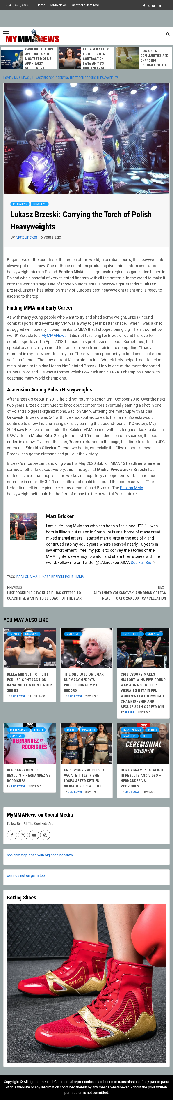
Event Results (132, 634)
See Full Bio (141, 562)
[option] (29, 61)
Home (41, 5)
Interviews (20, 204)
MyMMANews (54, 335)
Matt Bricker (27, 237)
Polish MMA (74, 577)
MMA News (58, 5)
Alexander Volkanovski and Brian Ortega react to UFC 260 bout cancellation (129, 592)
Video (146, 736)
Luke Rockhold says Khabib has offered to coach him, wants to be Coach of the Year (44, 592)
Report (130, 712)
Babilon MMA (131, 487)
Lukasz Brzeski (51, 577)
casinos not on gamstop (26, 875)
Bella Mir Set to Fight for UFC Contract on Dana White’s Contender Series (97, 58)
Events (14, 634)
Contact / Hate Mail (85, 5)
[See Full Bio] (154, 562)
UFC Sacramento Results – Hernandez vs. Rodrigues (29, 775)
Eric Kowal (18, 696)
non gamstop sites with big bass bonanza (40, 855)
